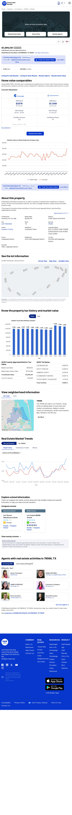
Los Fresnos (18, 9)
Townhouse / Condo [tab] (22, 447)
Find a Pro (65, 656)
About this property (13, 198)
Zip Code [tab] (6, 396)
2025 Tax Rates (43, 362)
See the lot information (15, 256)
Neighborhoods (43, 659)
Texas (3, 9)
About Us (28, 644)
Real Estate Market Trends (17, 438)
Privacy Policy (19, 703)
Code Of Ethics (9, 680)
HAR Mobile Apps (52, 693)
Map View (53, 261)
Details (6, 526)
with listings (8, 563)
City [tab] (14, 396)
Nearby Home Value (58, 76)
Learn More (60, 60)
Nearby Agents (44, 76)
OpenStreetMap (15, 430)
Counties (40, 653)
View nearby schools (10, 536)
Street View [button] (36, 34)
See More (41, 417)
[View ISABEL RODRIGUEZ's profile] (5, 585)
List (38, 316)
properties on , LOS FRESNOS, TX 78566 (24, 613)
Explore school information (15, 497)
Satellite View (63, 261)
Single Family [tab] (7, 447)
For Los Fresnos (9, 443)
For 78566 (22, 443)
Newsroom (29, 647)
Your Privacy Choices (39, 703)
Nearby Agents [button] (57, 34)
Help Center (29, 650)
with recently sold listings (24, 563)
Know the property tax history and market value (29, 310)
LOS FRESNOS (6, 224)
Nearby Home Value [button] (14, 34)
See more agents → (62, 604)
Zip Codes (41, 662)
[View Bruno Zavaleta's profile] (5, 597)
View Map (37, 52)
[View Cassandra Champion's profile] (41, 585)
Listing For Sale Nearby (9, 76)
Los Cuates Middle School (33, 516)
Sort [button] (11, 568)
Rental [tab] (35, 447)
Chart (32, 316)
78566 (26, 9)
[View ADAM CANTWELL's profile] (41, 574)
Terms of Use (56, 703)
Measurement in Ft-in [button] (61, 213)
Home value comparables (16, 80)
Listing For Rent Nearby (28, 76)
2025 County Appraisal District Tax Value (16, 363)
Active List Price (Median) (11, 453)
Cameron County (7, 229)
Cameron (10, 9)
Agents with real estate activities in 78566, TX (28, 558)
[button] (64, 2)
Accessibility (6, 703)
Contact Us (29, 653)
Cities (39, 656)
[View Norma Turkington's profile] (5, 574)
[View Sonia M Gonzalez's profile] (41, 597)
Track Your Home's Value (46, 60)
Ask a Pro (53, 647)
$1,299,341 (7, 47)
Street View (42, 261)
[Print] (63, 41)
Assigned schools (8, 506)
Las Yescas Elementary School (10, 516)
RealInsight (53, 644)
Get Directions (45, 52)
